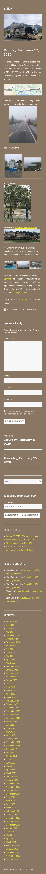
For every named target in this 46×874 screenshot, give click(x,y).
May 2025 (10, 632)
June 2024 (10, 653)
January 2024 (12, 670)
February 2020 (12, 811)
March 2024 (11, 663)
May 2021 (10, 766)
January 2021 (12, 780)
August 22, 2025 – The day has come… (23, 536)
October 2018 (12, 859)
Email (7, 388)
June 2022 (10, 728)
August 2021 (11, 756)
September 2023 (13, 677)
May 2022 (10, 732)
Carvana (7, 279)
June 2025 (10, 628)
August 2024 (11, 646)
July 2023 (10, 684)
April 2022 (10, 735)
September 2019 (13, 825)
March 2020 (11, 808)
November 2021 (13, 746)
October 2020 (12, 790)
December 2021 (13, 742)
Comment (9, 339)
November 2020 (13, 787)
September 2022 (13, 718)
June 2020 (10, 797)
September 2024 (13, 642)
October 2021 (12, 749)
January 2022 (12, 739)
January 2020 (12, 814)
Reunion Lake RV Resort (26, 227)
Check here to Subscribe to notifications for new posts (19, 412)
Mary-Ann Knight (14, 309)
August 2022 (11, 721)
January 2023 (12, 704)
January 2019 (12, 849)
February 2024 (12, 666)
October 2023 (12, 673)
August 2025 (11, 622)
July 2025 (10, 625)
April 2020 (10, 804)
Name (7, 376)
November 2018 (13, 856)
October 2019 (12, 821)
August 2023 (11, 680)
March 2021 (11, 773)
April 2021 (10, 770)
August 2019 (11, 828)
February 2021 (12, 777)
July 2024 (10, 649)
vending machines (20, 293)
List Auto (24, 299)
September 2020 (13, 794)
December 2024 (13, 635)
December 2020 (13, 783)
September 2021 (13, 752)
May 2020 (10, 801)
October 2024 (12, 639)
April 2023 (10, 694)
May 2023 (10, 690)
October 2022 (12, 715)
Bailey (8, 8)
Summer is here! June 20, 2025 (19, 550)
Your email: (8, 502)
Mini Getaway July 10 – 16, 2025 (20, 540)
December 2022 (13, 708)
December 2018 (13, 852)
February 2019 (12, 845)
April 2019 (10, 839)
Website (8, 399)
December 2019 (13, 818)
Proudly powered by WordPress (21, 869)
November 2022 (13, 711)
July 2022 (10, 725)
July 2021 (10, 759)
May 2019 (10, 835)
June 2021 (10, 763)
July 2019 (10, 832)
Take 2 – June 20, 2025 (16, 547)
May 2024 (10, 656)
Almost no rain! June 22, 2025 (19, 543)
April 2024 (10, 659)
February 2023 (12, 701)
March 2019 (11, 842)
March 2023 (11, 697)
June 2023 (10, 687)
